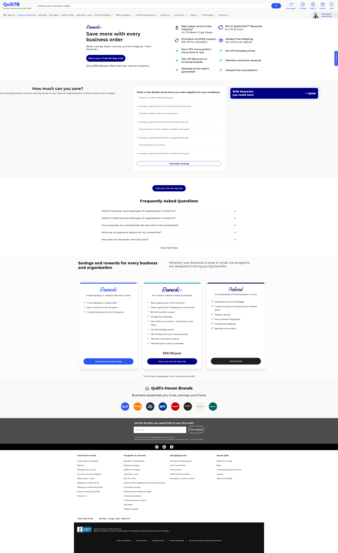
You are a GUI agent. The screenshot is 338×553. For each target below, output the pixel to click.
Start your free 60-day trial (105, 58)
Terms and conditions (156, 437)
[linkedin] (164, 447)
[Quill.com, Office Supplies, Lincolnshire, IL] (84, 530)
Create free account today (108, 361)
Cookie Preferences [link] (176, 540)
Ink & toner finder (178, 465)
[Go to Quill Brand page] (125, 407)
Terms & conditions (124, 540)
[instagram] (157, 447)
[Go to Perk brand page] (162, 407)
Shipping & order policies (88, 483)
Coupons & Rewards (26, 15)
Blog (219, 465)
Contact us (82, 496)
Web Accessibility (224, 478)
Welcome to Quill (224, 461)
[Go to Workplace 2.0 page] (213, 407)
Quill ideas (128, 505)
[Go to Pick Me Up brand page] (150, 407)
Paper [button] (193, 15)
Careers (220, 474)
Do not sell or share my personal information (205, 540)
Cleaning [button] (164, 15)
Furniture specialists (132, 496)
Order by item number (180, 474)
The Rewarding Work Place (229, 470)
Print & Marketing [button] (102, 15)
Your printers (175, 470)
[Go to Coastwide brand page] (137, 407)
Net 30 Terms (130, 478)
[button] (276, 5)
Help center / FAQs (85, 478)
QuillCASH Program (132, 470)
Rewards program (132, 465)
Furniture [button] (222, 15)
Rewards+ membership (134, 461)
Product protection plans (135, 500)
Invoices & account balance (89, 474)
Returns (80, 465)
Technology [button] (207, 15)
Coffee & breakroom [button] (145, 15)
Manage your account (86, 470)
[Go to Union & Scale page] (200, 407)
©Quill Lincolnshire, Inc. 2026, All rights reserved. (111, 531)
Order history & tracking (87, 461)
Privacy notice (141, 540)
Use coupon (196, 429)
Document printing (132, 487)
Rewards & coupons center (182, 478)
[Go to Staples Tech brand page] (188, 407)
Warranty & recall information (90, 487)
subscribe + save (84, 15)
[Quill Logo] (11, 4)
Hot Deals (42, 15)
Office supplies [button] (123, 15)
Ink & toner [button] (180, 15)
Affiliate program (131, 509)
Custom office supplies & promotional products (145, 483)
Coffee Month (67, 15)
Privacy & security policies (88, 491)
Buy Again (54, 15)
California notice (158, 540)
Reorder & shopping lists (181, 461)
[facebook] (172, 447)
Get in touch (236, 361)
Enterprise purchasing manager (137, 491)
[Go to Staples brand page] (175, 407)
